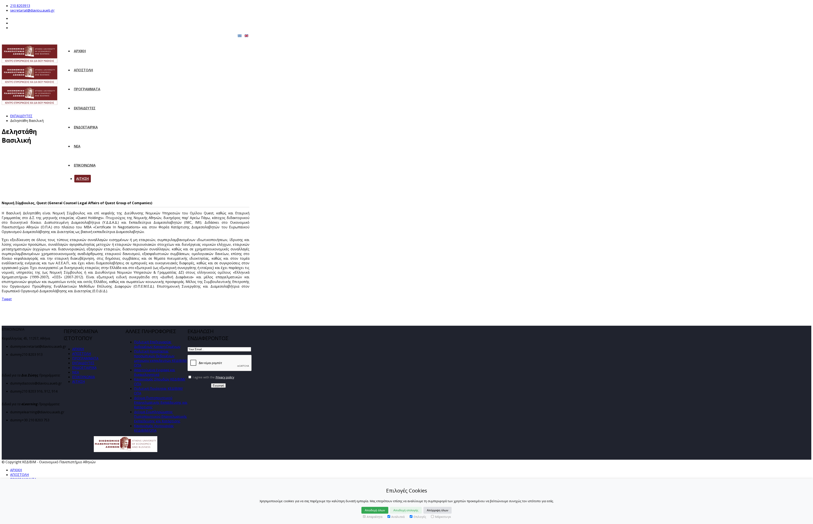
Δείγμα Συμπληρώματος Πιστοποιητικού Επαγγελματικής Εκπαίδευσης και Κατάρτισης (160, 416)
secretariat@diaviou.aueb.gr (32, 10)
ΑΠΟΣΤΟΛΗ (83, 70)
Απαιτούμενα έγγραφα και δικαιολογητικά (154, 372)
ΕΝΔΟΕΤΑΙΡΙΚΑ (86, 127)
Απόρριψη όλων (437, 510)
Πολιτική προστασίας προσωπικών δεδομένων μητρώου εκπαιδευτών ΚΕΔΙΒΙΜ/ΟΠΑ (160, 358)
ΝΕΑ (77, 146)
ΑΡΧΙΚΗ (80, 51)
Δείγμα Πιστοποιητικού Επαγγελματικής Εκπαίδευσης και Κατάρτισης (160, 403)
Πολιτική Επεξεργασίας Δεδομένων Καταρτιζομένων (157, 344)
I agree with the (213, 377)
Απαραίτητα (374, 517)
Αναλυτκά (398, 517)
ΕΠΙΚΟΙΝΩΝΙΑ (85, 165)
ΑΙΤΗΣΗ (82, 178)
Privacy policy (225, 377)
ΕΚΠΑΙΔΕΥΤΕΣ (84, 108)
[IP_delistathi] (35, 175)
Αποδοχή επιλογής (405, 510)
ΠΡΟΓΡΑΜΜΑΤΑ (87, 89)
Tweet (7, 299)
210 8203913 (20, 5)
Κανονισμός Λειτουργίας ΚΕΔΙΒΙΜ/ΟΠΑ (154, 428)
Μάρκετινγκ (443, 517)
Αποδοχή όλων (375, 510)
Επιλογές (419, 517)
